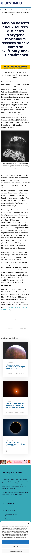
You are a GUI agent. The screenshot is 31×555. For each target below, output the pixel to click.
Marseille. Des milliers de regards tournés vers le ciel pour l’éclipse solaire (15, 405)
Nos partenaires (10, 510)
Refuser (15, 546)
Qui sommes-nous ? (11, 515)
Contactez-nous (9, 519)
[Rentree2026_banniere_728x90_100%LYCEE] (15, 462)
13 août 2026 (10, 401)
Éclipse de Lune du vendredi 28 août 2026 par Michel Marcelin (15, 366)
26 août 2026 (10, 362)
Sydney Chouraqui (7, 492)
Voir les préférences (15, 551)
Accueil (2, 9)
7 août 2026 (10, 440)
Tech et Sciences (19, 373)
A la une (10, 373)
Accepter (15, 542)
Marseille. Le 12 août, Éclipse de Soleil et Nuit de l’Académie (15, 444)
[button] (28, 523)
